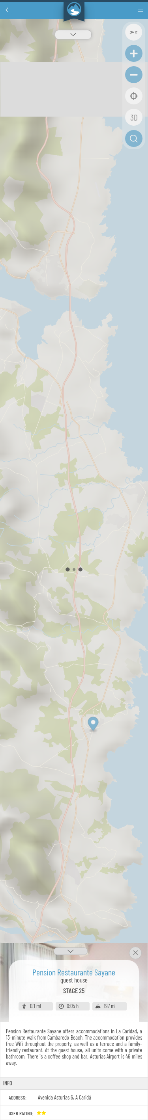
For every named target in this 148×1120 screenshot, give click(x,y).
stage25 (73, 990)
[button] (7, 10)
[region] (74, 569)
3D (134, 117)
